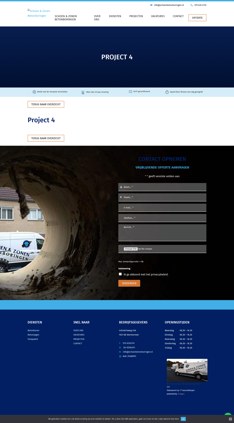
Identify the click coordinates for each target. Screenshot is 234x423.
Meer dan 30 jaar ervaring (97, 92)
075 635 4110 (200, 5)
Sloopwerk (33, 339)
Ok (183, 419)
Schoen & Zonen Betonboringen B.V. (184, 383)
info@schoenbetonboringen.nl (169, 5)
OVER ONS (78, 330)
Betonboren (33, 330)
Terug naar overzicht (46, 104)
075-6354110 (128, 343)
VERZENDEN (129, 283)
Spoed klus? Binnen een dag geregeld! (186, 92)
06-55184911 (129, 347)
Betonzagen (33, 334)
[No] (230, 419)
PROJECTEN (78, 339)
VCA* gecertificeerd (141, 91)
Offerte (197, 17)
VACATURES (78, 334)
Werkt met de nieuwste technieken (52, 92)
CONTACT (77, 343)
